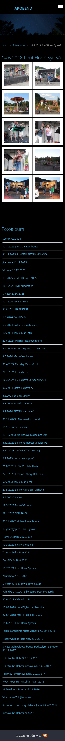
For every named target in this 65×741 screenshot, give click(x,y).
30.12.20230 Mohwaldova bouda (21, 419)
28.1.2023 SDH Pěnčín (15, 513)
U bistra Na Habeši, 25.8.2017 (19, 658)
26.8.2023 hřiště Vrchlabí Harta (20, 466)
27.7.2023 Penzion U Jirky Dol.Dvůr (22, 474)
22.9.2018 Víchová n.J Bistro (18, 599)
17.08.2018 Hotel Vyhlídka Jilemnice (23, 607)
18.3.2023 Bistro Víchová (17, 505)
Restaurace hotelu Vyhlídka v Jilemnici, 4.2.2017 (30, 705)
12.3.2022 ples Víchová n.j (17, 544)
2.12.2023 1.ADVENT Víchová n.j (21, 450)
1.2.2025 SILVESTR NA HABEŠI (19, 278)
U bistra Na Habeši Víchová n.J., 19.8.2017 (26, 666)
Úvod (4, 45)
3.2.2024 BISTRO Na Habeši (18, 411)
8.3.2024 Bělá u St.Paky (16, 395)
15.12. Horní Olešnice (15, 427)
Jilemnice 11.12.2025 (14, 262)
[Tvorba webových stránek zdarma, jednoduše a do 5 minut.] (45, 735)
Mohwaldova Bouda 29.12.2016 (21, 689)
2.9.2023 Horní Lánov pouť (18, 458)
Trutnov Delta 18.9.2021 (16, 552)
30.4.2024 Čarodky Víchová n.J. (20, 364)
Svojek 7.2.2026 (11, 238)
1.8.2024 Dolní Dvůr (14, 317)
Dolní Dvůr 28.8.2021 (15, 560)
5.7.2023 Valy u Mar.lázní (17, 481)
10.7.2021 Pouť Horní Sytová (19, 568)
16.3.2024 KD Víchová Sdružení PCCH (24, 379)
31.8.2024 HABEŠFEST (15, 309)
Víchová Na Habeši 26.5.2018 (19, 713)
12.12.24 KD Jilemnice (15, 301)
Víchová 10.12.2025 (14, 270)
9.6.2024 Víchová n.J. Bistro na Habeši (24, 348)
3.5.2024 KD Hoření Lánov (17, 356)
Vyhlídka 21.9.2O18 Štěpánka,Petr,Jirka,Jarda (28, 591)
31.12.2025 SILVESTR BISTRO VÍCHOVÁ (24, 254)
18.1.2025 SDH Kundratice (17, 285)
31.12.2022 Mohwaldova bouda (21, 521)
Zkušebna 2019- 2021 (15, 576)
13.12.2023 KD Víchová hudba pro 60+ (24, 434)
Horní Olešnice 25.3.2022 (17, 536)
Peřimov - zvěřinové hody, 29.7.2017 (23, 673)
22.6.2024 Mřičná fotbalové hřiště (22, 340)
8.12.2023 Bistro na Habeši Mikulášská (24, 442)
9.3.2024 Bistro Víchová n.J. (18, 387)
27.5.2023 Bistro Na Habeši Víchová (23, 489)
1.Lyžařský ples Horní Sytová (19, 529)
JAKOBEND (22, 8)
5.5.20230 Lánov (12, 497)
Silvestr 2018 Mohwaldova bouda (21, 583)
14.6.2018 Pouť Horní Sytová (19, 623)
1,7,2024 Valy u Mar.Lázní (17, 332)
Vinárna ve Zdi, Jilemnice (16, 697)
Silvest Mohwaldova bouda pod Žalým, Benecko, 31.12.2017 (30, 648)
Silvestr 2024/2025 (13, 293)
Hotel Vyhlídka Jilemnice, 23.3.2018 (22, 638)
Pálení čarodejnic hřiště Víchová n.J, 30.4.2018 (29, 630)
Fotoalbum (19, 45)
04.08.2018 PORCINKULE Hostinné (22, 615)
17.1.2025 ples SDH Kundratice (20, 246)
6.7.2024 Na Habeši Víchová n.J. (20, 325)
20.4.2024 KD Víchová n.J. (17, 372)
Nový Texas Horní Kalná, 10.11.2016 (23, 681)
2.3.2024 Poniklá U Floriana (18, 403)
